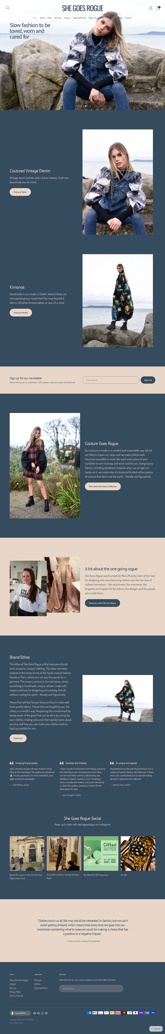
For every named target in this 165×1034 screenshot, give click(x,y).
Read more (18, 746)
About (42, 17)
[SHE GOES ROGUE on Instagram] (42, 1021)
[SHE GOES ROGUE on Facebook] (34, 1021)
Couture (67, 17)
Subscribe (148, 387)
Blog (110, 17)
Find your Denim (20, 199)
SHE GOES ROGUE (27, 1027)
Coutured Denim (79, 17)
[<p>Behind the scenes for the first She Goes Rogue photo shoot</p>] (27, 861)
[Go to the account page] (150, 7)
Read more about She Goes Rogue (102, 610)
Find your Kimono (21, 320)
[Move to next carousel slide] (157, 861)
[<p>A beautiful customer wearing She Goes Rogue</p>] (64, 861)
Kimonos (57, 17)
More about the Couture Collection (103, 494)
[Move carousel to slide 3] (83, 113)
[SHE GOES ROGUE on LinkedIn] (46, 1021)
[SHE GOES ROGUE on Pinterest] (38, 1021)
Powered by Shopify (16, 1030)
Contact (128, 17)
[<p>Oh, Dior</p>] (138, 861)
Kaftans (37, 991)
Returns (13, 995)
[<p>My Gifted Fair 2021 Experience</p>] (101, 861)
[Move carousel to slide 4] (85, 113)
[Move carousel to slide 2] (81, 113)
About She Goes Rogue (19, 987)
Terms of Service (16, 1003)
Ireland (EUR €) (20, 1021)
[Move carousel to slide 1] (78, 113)
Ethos (49, 17)
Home (35, 17)
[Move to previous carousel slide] (7, 861)
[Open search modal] (7, 7)
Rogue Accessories (96, 17)
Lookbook (119, 17)
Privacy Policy (15, 999)
